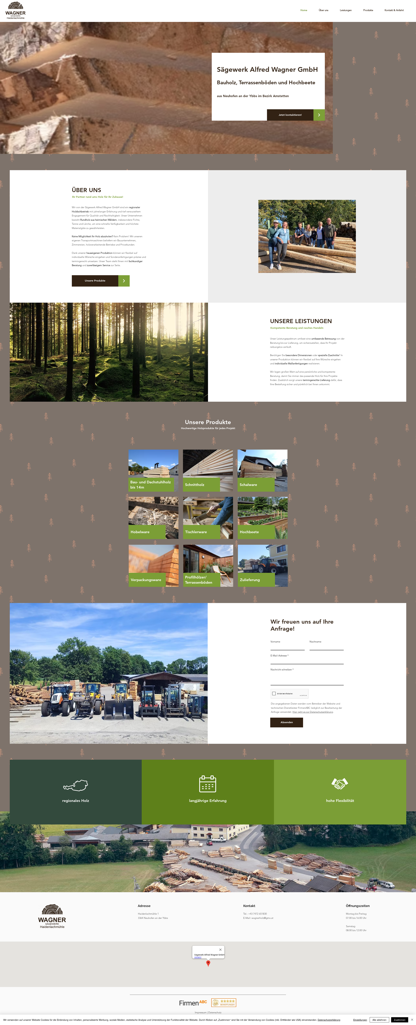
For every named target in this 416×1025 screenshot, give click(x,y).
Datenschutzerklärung (329, 1019)
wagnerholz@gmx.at (262, 917)
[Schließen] (412, 1019)
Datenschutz (214, 1012)
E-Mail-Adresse (279, 655)
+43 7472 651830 (257, 913)
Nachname (315, 641)
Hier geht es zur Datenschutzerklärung (312, 711)
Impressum (201, 1012)
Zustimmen (399, 1019)
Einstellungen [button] (360, 1019)
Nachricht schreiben (281, 669)
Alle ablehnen (379, 1019)
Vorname (275, 641)
